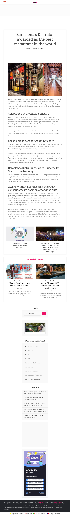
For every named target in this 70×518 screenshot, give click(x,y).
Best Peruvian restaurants (32, 379)
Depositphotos (58, 502)
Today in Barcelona (19, 281)
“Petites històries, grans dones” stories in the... (19, 284)
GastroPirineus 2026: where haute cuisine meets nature (50, 285)
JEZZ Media (42, 502)
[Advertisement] (35, 434)
